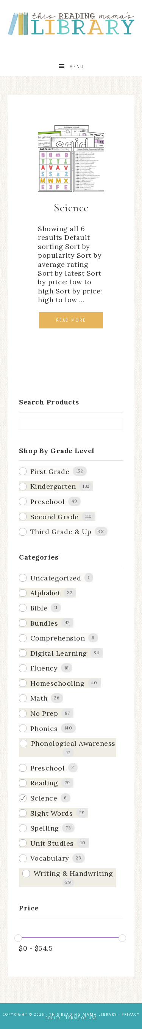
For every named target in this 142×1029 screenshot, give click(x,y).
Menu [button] (76, 66)
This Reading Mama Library (71, 24)
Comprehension (57, 638)
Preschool (47, 501)
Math (39, 698)
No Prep (44, 713)
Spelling (44, 828)
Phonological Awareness (73, 743)
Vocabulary (49, 858)
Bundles (44, 623)
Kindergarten (53, 486)
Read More (71, 320)
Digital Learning (58, 653)
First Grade (50, 471)
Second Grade (54, 516)
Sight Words (51, 813)
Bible (39, 608)
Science (44, 798)
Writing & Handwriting (73, 873)
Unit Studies (52, 843)
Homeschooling (57, 683)
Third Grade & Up (61, 531)
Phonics (44, 728)
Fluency (44, 668)
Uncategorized (55, 578)
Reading (44, 782)
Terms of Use (81, 1017)
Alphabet (45, 592)
